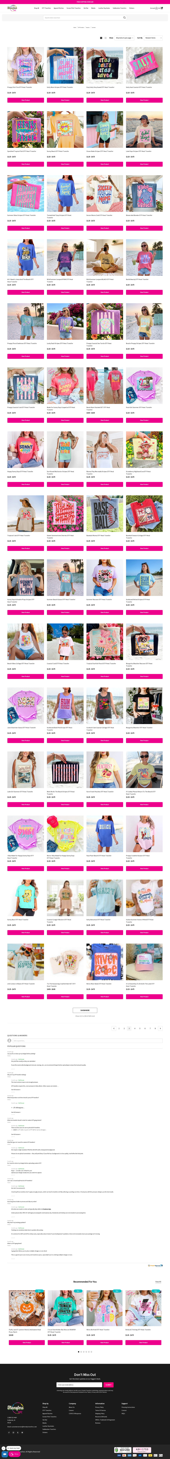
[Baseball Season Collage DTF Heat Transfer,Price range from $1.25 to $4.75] (144, 513)
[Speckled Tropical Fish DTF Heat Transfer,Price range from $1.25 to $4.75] (25, 129)
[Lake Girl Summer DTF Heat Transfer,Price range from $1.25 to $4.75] (25, 770)
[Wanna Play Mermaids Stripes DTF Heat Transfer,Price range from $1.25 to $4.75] (104, 449)
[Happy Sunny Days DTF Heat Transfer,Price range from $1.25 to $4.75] (25, 449)
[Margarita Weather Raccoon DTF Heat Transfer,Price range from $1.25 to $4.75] (144, 641)
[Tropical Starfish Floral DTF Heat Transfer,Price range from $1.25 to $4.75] (104, 641)
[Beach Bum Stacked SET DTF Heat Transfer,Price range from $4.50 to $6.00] (104, 385)
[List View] (105, 38)
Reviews (97, 1423)
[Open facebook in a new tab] (9, 1432)
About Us (72, 1407)
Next (160, 1028)
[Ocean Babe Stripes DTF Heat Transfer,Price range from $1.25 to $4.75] (104, 129)
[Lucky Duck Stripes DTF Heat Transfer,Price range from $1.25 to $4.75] (65, 321)
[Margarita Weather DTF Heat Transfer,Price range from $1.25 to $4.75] (144, 705)
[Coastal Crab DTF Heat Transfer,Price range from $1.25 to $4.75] (65, 641)
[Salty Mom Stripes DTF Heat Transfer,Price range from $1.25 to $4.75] (65, 65)
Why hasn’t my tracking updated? (16, 1222)
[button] (12, 1069)
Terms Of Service (100, 1410)
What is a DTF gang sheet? (14, 1243)
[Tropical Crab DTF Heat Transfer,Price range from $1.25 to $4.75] (25, 513)
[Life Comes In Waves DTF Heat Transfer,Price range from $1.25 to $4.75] (25, 962)
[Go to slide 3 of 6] (83, 1351)
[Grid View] (101, 38)
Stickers (45, 1432)
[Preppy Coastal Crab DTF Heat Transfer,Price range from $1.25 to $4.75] (25, 385)
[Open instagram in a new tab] (13, 1432)
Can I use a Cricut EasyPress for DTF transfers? (19, 1180)
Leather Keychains (48, 1426)
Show (111, 38)
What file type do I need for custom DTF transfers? (21, 1142)
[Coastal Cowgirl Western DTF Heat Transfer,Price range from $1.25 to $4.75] (65, 898)
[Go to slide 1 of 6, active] (78, 1351)
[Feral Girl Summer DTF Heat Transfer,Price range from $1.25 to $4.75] (144, 385)
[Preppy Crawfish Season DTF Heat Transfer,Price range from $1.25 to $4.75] (144, 834)
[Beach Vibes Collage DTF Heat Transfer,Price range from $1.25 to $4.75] (25, 641)
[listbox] (153, 37)
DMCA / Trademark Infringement (105, 1420)
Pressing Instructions (128, 1407)
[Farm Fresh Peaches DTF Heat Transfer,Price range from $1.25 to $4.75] (104, 770)
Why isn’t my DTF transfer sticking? (16, 1075)
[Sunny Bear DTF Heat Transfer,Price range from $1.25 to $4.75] (25, 898)
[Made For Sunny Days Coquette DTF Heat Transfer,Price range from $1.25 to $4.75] (65, 385)
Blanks (44, 1423)
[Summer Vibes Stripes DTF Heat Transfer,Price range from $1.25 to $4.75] (25, 193)
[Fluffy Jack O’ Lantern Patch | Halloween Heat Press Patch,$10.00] (27, 1308)
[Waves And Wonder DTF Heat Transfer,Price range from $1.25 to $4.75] (144, 193)
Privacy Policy (99, 1407)
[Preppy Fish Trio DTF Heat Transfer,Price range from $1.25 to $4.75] (25, 65)
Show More (85, 1010)
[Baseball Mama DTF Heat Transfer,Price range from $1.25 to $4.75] (104, 513)
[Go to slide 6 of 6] (91, 1351)
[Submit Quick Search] (124, 17)
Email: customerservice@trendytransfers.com (22, 1427)
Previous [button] (46, 2)
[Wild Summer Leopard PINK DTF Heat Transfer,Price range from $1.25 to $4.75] (65, 257)
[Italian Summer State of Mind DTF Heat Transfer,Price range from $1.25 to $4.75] (144, 898)
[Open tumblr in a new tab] (17, 1432)
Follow (9, 1055)
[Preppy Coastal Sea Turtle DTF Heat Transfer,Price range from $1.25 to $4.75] (104, 321)
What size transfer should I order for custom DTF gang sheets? (24, 1120)
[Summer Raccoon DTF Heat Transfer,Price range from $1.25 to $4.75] (104, 577)
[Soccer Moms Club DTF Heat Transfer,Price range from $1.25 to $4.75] (104, 193)
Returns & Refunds (101, 1417)
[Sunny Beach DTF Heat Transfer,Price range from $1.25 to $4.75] (65, 129)
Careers (71, 1410)
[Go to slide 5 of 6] (88, 1351)
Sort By (139, 38)
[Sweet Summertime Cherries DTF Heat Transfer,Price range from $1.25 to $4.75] (65, 513)
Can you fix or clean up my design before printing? (21, 1054)
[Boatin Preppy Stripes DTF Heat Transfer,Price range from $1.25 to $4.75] (144, 321)
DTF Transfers (46, 1410)
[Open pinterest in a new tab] (22, 1432)
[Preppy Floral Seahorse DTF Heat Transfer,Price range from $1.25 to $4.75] (25, 321)
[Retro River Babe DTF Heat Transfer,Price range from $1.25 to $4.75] (104, 962)
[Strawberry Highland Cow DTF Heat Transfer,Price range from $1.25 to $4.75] (144, 449)
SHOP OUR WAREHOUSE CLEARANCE (85, 2)
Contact (124, 1410)
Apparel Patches (47, 1413)
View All (158, 1282)
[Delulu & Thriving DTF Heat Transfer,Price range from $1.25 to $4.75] (143, 1308)
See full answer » (16, 1089)
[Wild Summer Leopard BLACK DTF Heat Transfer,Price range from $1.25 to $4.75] (104, 257)
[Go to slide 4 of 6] (86, 1351)
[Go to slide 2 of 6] (81, 1351)
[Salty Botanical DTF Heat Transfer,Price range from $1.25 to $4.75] (104, 898)
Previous (114, 1028)
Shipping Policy (99, 1413)
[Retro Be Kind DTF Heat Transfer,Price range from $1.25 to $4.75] (104, 1308)
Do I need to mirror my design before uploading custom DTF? (24, 1163)
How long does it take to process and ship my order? (22, 1201)
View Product (26, 100)
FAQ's (123, 1413)
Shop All (44, 1407)
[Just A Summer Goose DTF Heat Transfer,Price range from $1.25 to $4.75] (25, 705)
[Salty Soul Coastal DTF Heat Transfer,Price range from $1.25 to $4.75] (144, 65)
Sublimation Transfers (49, 1429)
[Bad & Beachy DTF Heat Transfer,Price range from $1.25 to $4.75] (144, 257)
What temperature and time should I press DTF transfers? (23, 1097)
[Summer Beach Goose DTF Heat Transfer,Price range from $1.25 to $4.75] (65, 577)
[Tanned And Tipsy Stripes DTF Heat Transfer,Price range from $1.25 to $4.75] (65, 193)
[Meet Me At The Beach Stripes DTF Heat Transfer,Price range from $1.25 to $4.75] (65, 770)
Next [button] (124, 2)
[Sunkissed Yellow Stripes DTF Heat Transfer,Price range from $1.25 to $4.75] (144, 577)
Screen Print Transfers (49, 1417)
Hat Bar (44, 1420)
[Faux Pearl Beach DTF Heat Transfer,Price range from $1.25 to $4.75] (104, 834)
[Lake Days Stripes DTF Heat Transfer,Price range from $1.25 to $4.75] (144, 129)
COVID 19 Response (75, 1413)
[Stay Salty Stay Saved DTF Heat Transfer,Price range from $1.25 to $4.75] (104, 65)
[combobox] (85, 17)
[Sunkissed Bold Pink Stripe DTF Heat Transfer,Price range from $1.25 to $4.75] (65, 705)
